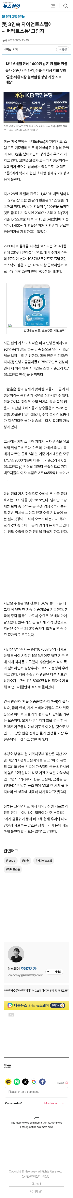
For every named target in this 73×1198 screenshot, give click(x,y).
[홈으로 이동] (11, 6)
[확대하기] (37, 95)
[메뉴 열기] (51, 5)
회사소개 (37, 1183)
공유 (64, 49)
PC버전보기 (37, 1191)
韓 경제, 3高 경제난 (13, 17)
